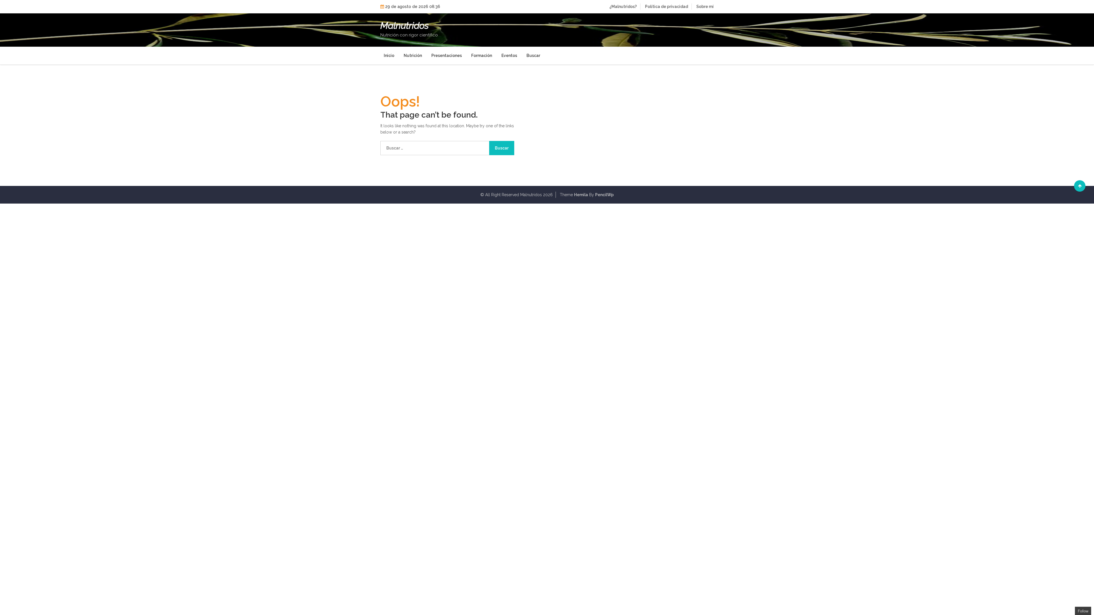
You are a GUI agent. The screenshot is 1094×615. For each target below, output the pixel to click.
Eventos (509, 55)
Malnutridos (404, 25)
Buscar (533, 55)
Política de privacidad (666, 6)
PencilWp (604, 194)
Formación (481, 55)
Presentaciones (446, 55)
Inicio (389, 55)
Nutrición (413, 55)
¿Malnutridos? (623, 6)
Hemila (581, 194)
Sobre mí (705, 6)
